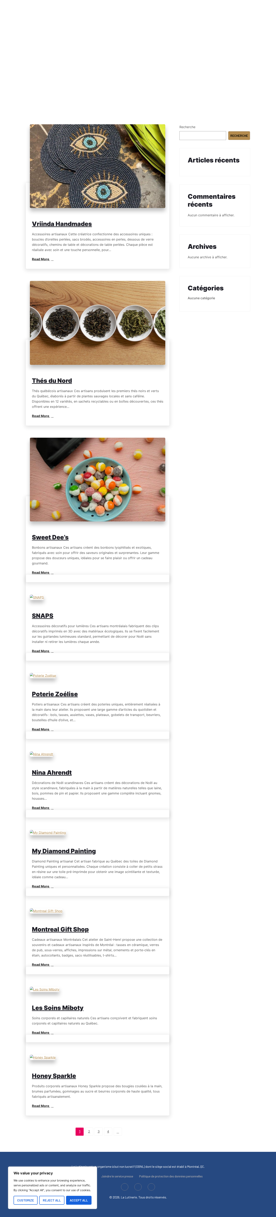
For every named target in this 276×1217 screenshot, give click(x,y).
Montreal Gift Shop (60, 929)
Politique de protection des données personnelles (171, 1176)
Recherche (187, 127)
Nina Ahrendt (52, 772)
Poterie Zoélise (55, 694)
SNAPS (42, 615)
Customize (25, 1200)
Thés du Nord (52, 380)
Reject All (52, 1200)
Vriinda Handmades (62, 223)
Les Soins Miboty (57, 1007)
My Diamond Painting (64, 851)
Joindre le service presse (117, 1176)
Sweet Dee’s (50, 537)
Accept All (79, 1200)
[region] (52, 1188)
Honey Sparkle (54, 1075)
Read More (41, 259)
